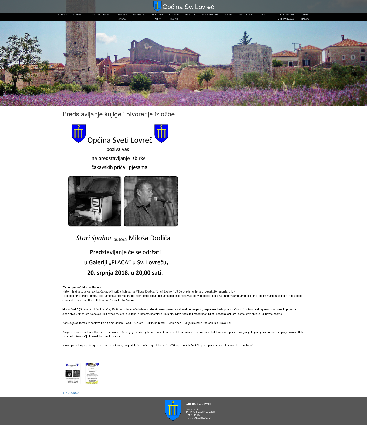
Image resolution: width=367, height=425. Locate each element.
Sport (228, 14)
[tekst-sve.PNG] (92, 373)
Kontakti (78, 14)
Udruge (265, 14)
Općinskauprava (122, 16)
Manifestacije (246, 14)
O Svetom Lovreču (100, 14)
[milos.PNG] (73, 373)
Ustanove (190, 14)
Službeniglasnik (174, 16)
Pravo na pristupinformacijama (285, 16)
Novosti (62, 14)
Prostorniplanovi (157, 16)
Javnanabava (305, 16)
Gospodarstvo (210, 14)
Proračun (139, 14)
